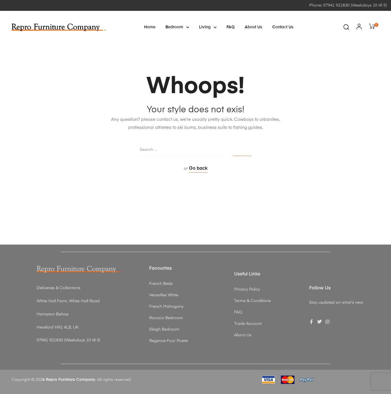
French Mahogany (166, 307)
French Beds (161, 284)
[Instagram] (327, 321)
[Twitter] (319, 321)
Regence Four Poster (168, 341)
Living (205, 27)
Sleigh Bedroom (164, 329)
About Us (253, 27)
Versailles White (163, 295)
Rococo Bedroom (166, 318)
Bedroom (174, 27)
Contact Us (282, 27)
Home (149, 27)
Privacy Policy (247, 289)
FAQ (230, 27)
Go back (198, 168)
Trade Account (248, 324)
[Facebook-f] (311, 321)
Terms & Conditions (252, 301)
